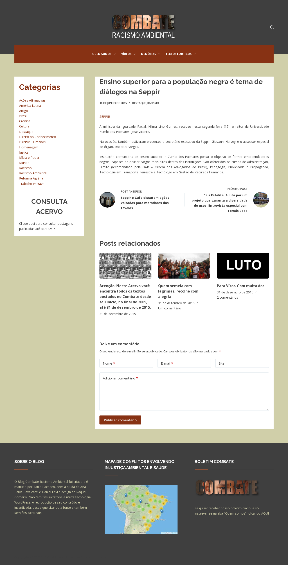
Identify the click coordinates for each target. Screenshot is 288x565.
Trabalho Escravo (32, 184)
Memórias (148, 54)
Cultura (24, 126)
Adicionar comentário (120, 378)
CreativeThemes (94, 557)
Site (222, 363)
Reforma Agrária (31, 178)
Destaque (139, 103)
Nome (109, 363)
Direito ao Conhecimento (37, 137)
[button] (114, 54)
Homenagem (28, 147)
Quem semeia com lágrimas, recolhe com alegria (178, 291)
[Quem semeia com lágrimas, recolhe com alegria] (184, 266)
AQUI (265, 513)
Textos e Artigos (178, 54)
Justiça (24, 152)
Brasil (23, 116)
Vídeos (126, 54)
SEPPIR (104, 116)
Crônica (24, 121)
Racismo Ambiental (33, 173)
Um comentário (169, 308)
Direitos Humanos (32, 142)
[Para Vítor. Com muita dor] (243, 266)
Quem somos (101, 54)
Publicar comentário (120, 420)
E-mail (167, 363)
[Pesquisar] (272, 27)
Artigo (23, 111)
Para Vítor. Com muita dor (240, 285)
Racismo (153, 103)
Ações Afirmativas (32, 100)
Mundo (24, 163)
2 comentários (227, 297)
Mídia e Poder (29, 157)
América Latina (30, 105)
